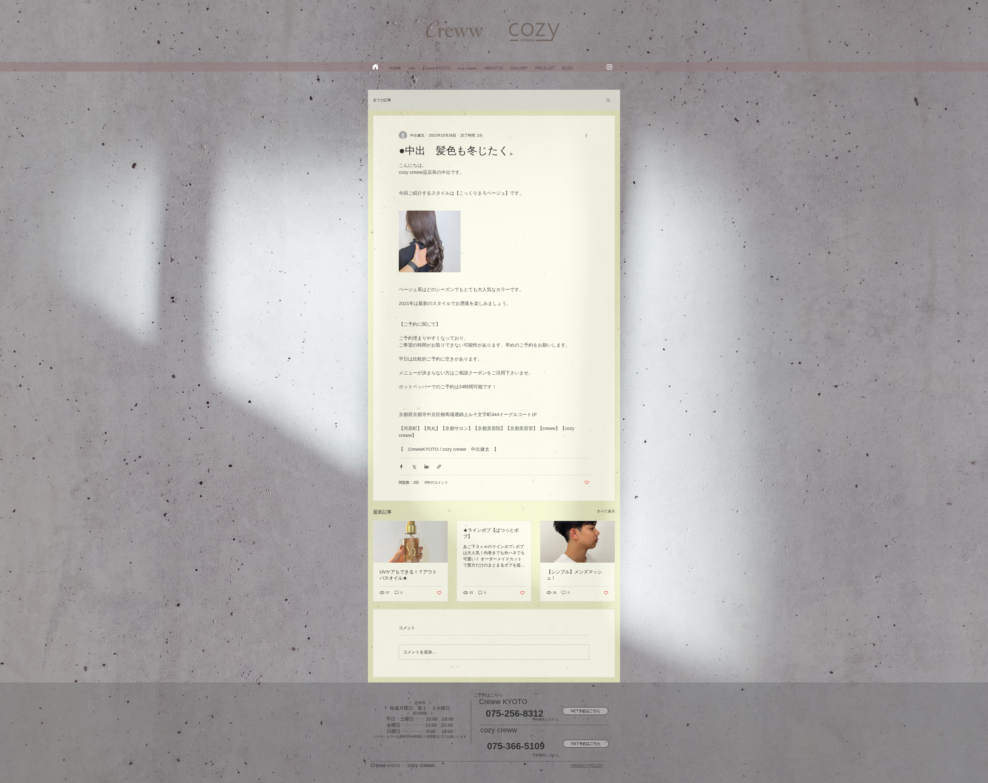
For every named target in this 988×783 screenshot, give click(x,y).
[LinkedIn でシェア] (426, 466)
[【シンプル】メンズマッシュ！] (577, 542)
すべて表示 (606, 511)
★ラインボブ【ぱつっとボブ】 (491, 533)
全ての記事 (382, 100)
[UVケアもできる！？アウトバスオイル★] (410, 542)
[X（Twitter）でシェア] (413, 466)
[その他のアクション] (586, 135)
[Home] (375, 66)
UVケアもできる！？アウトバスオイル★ (408, 575)
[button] (608, 100)
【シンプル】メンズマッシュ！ (574, 575)
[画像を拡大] (430, 241)
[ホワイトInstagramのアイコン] (609, 67)
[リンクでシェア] (439, 466)
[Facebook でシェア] (401, 466)
